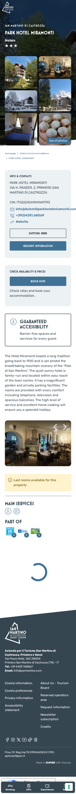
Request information (55, 707)
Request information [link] (38, 246)
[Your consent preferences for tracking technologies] (69, 787)
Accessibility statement (14, 708)
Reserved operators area (55, 697)
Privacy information (19, 698)
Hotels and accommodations (34, 153)
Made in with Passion (53, 762)
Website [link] (22, 222)
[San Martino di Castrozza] (7, 7)
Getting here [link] (38, 233)
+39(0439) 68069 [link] (30, 215)
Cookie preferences (18, 691)
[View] (11, 427)
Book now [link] (38, 281)
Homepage (10, 153)
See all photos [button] (58, 140)
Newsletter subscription (50, 717)
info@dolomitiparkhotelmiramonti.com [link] (41, 209)
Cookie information (18, 683)
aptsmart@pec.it (15, 755)
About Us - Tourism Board (55, 685)
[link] (10, 787)
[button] (21, 72)
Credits (46, 727)
